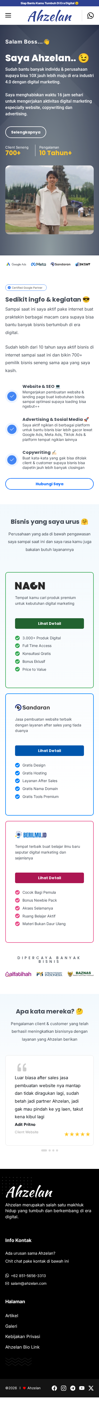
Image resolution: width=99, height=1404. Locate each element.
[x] (91, 1388)
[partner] (26, 287)
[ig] (63, 1388)
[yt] (81, 1388)
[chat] (88, 15)
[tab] (44, 1150)
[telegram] (73, 1388)
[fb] (54, 1388)
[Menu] (10, 15)
